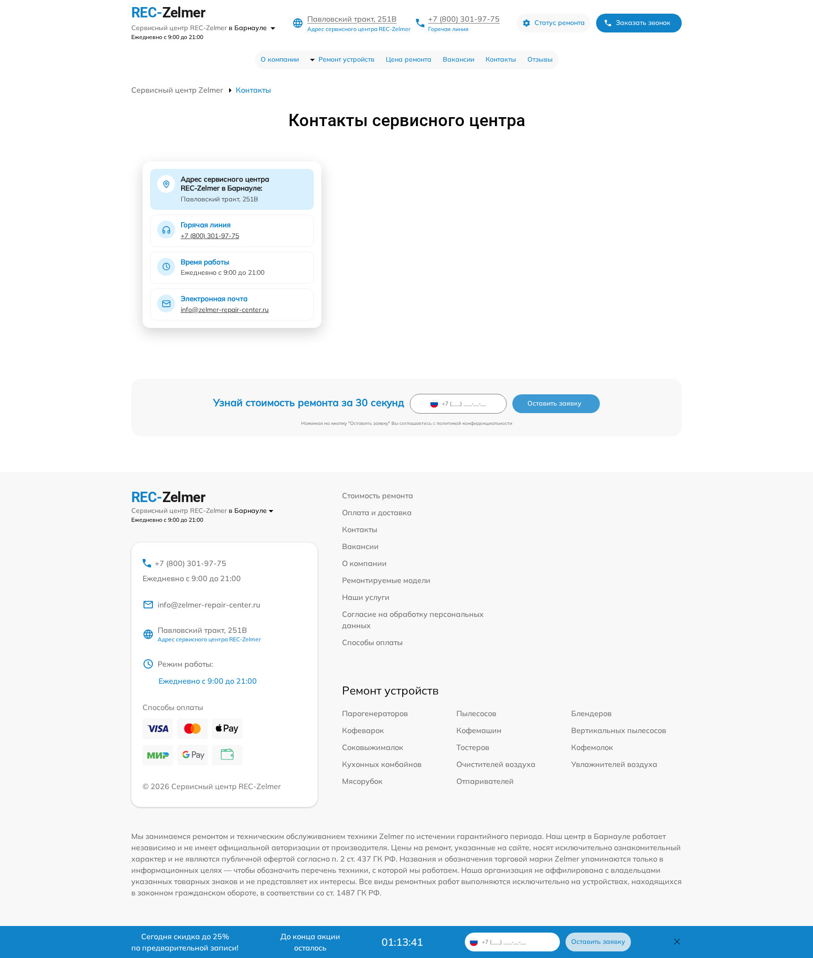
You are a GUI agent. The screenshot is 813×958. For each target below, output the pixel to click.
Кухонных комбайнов (382, 764)
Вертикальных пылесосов (618, 730)
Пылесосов (476, 713)
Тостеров (472, 747)
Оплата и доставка (377, 512)
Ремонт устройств (347, 59)
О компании (280, 59)
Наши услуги (366, 597)
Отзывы (540, 59)
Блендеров (591, 713)
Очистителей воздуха (495, 764)
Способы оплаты (372, 642)
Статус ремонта (559, 22)
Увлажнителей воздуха (614, 764)
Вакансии (458, 59)
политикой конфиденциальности (474, 423)
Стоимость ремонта (377, 495)
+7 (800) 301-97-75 (464, 19)
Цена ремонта (408, 59)
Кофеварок (363, 730)
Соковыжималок (372, 747)
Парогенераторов (375, 713)
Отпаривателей (485, 781)
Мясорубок (362, 781)
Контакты (501, 59)
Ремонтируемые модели (386, 580)
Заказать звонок (643, 22)
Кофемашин (479, 730)
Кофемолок (592, 747)
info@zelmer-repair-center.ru (225, 309)
